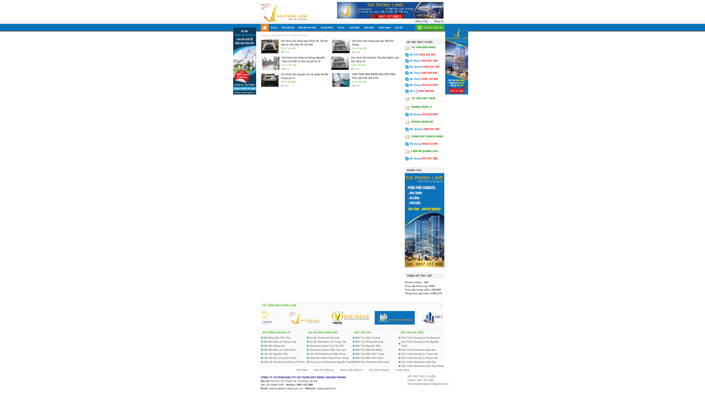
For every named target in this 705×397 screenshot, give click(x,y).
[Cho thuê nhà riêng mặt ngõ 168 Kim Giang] (341, 46)
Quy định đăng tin (379, 369)
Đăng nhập (421, 21)
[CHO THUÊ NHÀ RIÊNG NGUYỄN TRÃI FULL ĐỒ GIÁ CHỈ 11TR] (341, 79)
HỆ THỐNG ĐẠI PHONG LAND (279, 305)
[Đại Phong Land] (284, 12)
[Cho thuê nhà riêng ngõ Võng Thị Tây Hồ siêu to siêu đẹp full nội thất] (270, 46)
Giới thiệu (302, 369)
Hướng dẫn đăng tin (351, 369)
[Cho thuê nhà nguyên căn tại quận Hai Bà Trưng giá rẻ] (270, 79)
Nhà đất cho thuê (279, 35)
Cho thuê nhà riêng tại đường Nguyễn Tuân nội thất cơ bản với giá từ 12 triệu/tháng (303, 61)
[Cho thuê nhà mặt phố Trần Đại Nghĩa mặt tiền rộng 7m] (340, 63)
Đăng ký (438, 21)
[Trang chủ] (265, 27)
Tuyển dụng (402, 369)
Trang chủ (265, 35)
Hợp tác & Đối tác (324, 369)
